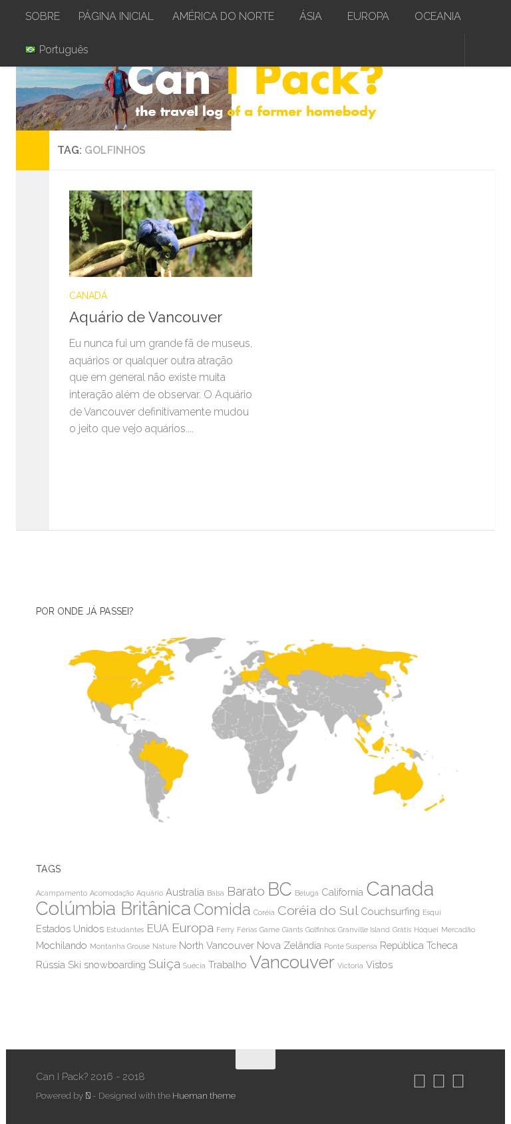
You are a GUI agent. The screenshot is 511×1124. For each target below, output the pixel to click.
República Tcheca (419, 945)
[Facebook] (458, 1081)
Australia (185, 892)
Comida (222, 909)
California (342, 892)
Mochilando (61, 945)
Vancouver (292, 962)
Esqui (432, 912)
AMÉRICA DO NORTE (223, 16)
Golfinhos (320, 930)
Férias (247, 930)
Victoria (350, 966)
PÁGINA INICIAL (116, 16)
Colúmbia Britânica (113, 909)
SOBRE (42, 16)
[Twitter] (439, 1081)
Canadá (88, 295)
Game (269, 930)
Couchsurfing (390, 911)
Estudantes (125, 930)
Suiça (164, 964)
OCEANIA (438, 16)
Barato (246, 891)
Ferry (225, 930)
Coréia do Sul (317, 910)
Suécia (194, 966)
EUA (157, 928)
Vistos (379, 964)
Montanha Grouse (120, 946)
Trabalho (227, 964)
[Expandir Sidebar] (32, 150)
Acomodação (112, 893)
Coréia (264, 912)
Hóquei (426, 930)
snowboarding (115, 964)
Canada (400, 888)
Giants (292, 930)
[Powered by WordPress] (87, 1096)
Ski (74, 964)
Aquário (149, 893)
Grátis (402, 930)
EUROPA (368, 16)
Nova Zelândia (289, 945)
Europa (193, 928)
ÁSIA (310, 16)
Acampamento (61, 893)
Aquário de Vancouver (145, 317)
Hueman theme (204, 1096)
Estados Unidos (70, 928)
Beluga (307, 893)
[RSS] (472, 1081)
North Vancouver (216, 945)
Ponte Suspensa (350, 946)
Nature (164, 946)
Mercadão (458, 930)
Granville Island (364, 930)
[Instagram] (419, 1081)
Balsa (215, 893)
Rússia (50, 964)
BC (279, 889)
